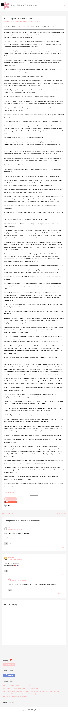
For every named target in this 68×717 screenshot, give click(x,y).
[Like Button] (5, 505)
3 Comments (8, 21)
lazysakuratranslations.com (25, 26)
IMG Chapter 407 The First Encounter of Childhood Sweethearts (21, 688)
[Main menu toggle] (64, 5)
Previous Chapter (7, 513)
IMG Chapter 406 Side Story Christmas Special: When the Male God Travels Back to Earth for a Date (31, 691)
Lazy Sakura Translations (24, 5)
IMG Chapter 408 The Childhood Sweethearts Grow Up (18, 686)
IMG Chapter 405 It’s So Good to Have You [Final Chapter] (19, 694)
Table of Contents (9, 492)
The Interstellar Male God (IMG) (21, 21)
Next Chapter (61, 513)
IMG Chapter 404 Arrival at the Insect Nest (15, 696)
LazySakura (15, 579)
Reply (62, 547)
